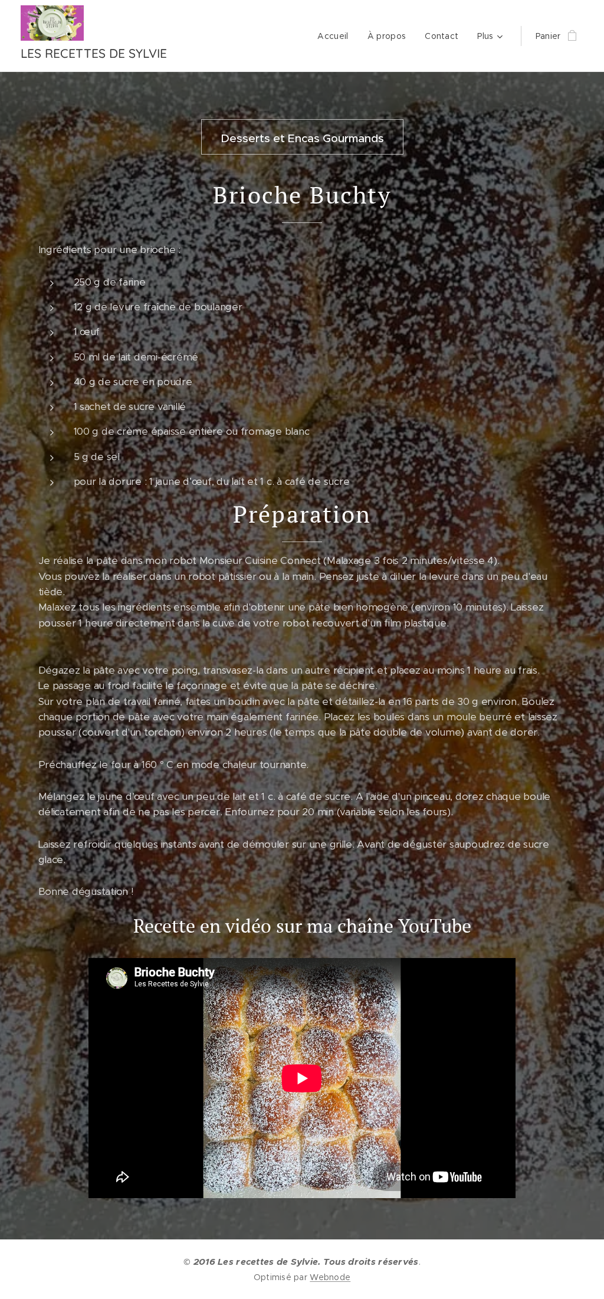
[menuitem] (335, 36)
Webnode (330, 1277)
